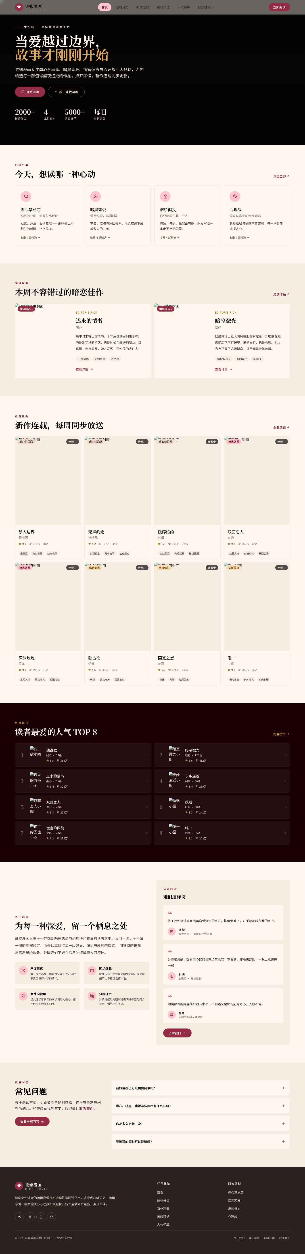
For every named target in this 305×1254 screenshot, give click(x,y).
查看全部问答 (29, 1121)
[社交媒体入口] (19, 1216)
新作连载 (142, 7)
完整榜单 (279, 734)
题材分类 (122, 7)
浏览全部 (279, 176)
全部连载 (279, 427)
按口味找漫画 (68, 92)
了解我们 (175, 1033)
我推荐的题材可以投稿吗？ (134, 1141)
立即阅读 (279, 7)
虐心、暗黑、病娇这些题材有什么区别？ (144, 1106)
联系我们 (86, 1108)
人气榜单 (184, 7)
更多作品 (279, 294)
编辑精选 (163, 7)
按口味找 (204, 7)
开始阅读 (32, 92)
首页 (105, 7)
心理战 (232, 1216)
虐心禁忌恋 (236, 1192)
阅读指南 (269, 1238)
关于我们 (239, 1238)
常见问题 (254, 1238)
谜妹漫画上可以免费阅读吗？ (136, 1088)
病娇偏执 (234, 1208)
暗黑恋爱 (234, 1200)
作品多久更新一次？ (130, 1123)
